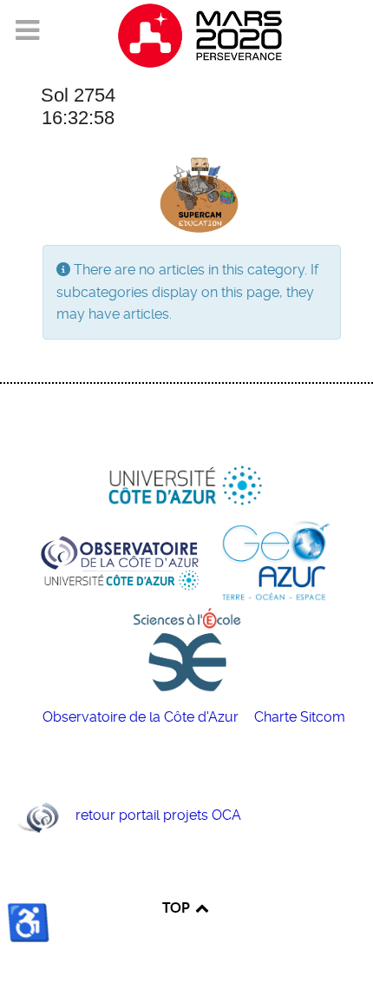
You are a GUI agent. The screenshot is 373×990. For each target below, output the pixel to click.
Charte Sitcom (299, 717)
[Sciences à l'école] (187, 648)
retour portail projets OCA (158, 815)
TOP (177, 907)
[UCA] (186, 486)
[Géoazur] (275, 559)
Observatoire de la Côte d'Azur (142, 717)
